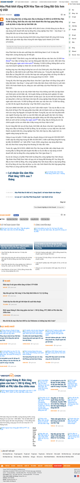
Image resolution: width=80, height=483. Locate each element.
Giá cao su (40, 457)
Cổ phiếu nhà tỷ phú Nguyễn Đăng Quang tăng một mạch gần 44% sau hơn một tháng (33, 338)
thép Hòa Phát (24, 219)
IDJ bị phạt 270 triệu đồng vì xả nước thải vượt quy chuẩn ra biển (51, 258)
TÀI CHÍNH (33, 466)
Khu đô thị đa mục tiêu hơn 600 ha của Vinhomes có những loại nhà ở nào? (29, 321)
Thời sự (53, 426)
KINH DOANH (67, 466)
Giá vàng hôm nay (7, 454)
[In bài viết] (62, 15)
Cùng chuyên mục (43, 225)
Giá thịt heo (26, 457)
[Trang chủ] (1, 19)
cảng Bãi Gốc (34, 219)
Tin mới (7, 281)
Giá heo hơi (49, 454)
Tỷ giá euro (42, 454)
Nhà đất (5, 287)
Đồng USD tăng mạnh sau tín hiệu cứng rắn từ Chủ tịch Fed (55, 358)
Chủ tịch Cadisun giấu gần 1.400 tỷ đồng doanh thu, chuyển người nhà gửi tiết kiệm (51, 253)
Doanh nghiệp (7, 2)
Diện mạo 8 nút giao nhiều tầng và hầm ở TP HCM (20, 285)
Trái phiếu (74, 2)
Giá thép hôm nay (7, 457)
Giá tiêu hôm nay (66, 454)
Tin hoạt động (64, 2)
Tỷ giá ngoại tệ (18, 454)
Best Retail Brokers (49, 457)
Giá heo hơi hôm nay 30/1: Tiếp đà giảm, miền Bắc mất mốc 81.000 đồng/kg (15, 247)
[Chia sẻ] (1, 23)
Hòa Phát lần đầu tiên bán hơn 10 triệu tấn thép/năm (14, 253)
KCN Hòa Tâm (45, 219)
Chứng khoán (6, 315)
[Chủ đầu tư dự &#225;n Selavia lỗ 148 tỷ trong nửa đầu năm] (74, 437)
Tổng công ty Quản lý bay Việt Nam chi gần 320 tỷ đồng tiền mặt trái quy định (10, 338)
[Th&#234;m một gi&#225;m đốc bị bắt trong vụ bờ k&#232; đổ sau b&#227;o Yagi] (44, 422)
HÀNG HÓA (20, 466)
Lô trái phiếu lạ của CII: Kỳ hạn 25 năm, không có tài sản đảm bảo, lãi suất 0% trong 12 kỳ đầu (50, 246)
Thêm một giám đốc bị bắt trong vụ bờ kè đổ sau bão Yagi (58, 421)
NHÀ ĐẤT (40, 466)
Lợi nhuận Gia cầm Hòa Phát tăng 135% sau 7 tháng (20, 176)
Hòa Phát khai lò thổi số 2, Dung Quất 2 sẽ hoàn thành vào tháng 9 (38, 193)
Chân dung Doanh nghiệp (48, 2)
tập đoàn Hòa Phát (12, 219)
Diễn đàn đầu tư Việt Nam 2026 (65, 457)
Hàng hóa (25, 362)
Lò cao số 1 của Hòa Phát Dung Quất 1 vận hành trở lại (34, 197)
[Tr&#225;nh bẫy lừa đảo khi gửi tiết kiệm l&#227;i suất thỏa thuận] (74, 422)
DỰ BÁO (13, 466)
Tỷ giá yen (34, 454)
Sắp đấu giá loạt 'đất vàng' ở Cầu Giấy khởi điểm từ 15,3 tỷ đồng (25, 293)
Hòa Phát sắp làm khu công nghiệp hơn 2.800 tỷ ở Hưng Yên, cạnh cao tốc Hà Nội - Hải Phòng (16, 265)
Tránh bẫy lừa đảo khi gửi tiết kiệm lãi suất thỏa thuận (22, 302)
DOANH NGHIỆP (58, 466)
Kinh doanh (54, 411)
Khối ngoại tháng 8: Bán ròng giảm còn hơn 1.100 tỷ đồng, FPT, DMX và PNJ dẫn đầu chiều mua (32, 311)
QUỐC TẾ (26, 466)
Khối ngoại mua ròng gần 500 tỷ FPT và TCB (35, 437)
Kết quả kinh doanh (22, 2)
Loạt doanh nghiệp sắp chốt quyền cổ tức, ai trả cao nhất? (51, 263)
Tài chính (5, 304)
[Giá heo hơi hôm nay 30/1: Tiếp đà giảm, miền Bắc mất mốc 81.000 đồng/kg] (16, 238)
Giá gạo (33, 457)
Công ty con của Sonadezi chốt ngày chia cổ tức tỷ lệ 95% (51, 268)
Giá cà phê (57, 454)
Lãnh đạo (34, 2)
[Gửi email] (64, 14)
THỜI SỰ (7, 466)
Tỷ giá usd (27, 454)
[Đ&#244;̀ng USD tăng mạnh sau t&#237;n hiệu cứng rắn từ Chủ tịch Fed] (56, 353)
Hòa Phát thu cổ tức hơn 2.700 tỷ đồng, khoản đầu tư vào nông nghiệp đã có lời (16, 270)
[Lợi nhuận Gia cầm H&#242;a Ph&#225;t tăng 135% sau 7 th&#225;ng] (52, 179)
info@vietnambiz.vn (12, 479)
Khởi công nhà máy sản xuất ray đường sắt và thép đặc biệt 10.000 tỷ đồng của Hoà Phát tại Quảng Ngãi (16, 259)
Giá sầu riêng (17, 457)
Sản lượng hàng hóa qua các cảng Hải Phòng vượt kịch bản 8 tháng (32, 358)
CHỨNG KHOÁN (48, 466)
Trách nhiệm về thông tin (9, 481)
